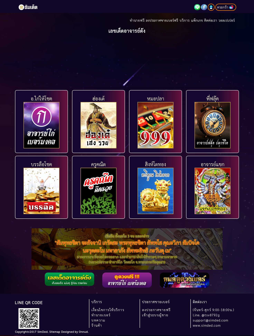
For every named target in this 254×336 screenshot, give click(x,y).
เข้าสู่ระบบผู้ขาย (155, 315)
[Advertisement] (127, 63)
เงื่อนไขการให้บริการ (107, 309)
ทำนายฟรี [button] (137, 20)
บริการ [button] (185, 20)
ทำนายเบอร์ (100, 315)
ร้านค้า (96, 325)
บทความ (98, 320)
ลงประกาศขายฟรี (156, 309)
